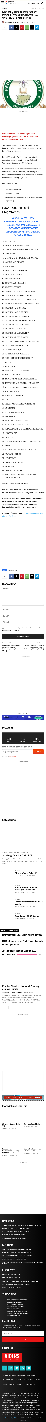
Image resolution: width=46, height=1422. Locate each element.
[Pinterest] (22, 27)
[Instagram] (10, 1368)
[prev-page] (3, 1007)
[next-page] (7, 1007)
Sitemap (16, 1418)
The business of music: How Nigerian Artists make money (21, 1225)
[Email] (32, 27)
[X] (16, 27)
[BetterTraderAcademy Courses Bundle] (7, 904)
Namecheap (12, 756)
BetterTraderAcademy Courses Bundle (29, 903)
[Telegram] (37, 27)
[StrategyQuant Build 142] (7, 875)
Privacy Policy (9, 1418)
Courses (4, 8)
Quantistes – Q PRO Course (27, 916)
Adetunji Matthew (13, 852)
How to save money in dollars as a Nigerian (17, 1256)
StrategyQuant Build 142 (26, 873)
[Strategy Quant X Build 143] (23, 836)
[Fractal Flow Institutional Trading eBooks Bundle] (7, 890)
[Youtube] (28, 1368)
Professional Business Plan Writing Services (22, 935)
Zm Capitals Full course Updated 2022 (19, 951)
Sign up (23, 1339)
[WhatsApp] (27, 27)
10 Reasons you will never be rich (13, 1235)
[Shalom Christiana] (3, 22)
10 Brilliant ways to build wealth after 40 (17, 1252)
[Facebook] (11, 27)
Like (9, 733)
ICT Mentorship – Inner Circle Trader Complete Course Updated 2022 (22, 943)
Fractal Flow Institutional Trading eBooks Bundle (26, 888)
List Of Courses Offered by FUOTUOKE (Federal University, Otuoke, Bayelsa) (34, 647)
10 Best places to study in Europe (14, 1259)
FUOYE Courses (12, 570)
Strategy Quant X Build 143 (17, 855)
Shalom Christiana (13, 22)
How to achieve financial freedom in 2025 (16, 1231)
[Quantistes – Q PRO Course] (7, 918)
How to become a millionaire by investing (16, 1249)
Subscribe (37, 733)
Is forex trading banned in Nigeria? (14, 1238)
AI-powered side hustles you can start (16, 1228)
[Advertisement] (23, 53)
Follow (23, 733)
